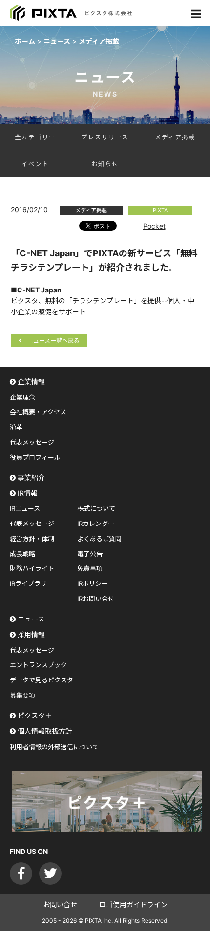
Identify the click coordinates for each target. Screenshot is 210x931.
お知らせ (105, 164)
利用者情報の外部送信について (54, 747)
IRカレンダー (95, 523)
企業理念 (22, 397)
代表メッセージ (32, 442)
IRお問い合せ (95, 598)
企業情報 (31, 381)
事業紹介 (31, 477)
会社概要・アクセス (38, 412)
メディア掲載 (175, 137)
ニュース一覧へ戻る (53, 340)
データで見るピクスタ (41, 680)
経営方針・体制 (32, 539)
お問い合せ (60, 904)
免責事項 (90, 568)
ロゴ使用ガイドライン (133, 904)
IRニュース (25, 508)
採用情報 (31, 634)
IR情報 (28, 493)
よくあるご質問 (99, 539)
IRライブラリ (28, 583)
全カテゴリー (35, 137)
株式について (96, 508)
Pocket (154, 226)
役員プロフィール (35, 457)
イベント (35, 164)
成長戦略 (22, 554)
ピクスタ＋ (35, 715)
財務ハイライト (32, 568)
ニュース (31, 619)
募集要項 (22, 695)
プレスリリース (104, 137)
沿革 (16, 427)
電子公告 (90, 554)
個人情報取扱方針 (45, 731)
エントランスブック (38, 665)
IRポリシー (92, 583)
